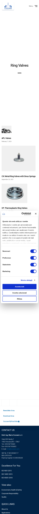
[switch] (33, 258)
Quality (4, 497)
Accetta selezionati (19, 293)
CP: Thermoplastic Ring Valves (14, 208)
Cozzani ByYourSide (10, 421)
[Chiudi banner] (36, 214)
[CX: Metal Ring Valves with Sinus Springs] (19, 158)
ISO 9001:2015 (7, 471)
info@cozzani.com (13, 449)
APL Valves (6, 138)
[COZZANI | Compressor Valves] (8, 6)
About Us (5, 509)
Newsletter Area (9, 410)
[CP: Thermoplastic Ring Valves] (14, 193)
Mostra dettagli (26, 280)
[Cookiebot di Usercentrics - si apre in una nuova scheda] (23, 213)
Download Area (8, 416)
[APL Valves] (6, 129)
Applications (6, 513)
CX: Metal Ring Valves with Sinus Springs (19, 176)
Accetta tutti (19, 287)
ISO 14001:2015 (7, 474)
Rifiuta (19, 299)
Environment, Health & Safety (12, 490)
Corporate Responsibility (10, 493)
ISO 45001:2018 (7, 478)
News (19, 73)
